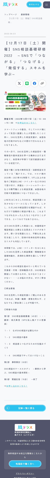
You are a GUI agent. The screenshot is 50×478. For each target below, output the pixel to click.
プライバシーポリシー (25, 473)
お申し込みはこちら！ (17, 386)
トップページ (10, 14)
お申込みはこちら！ (27, 122)
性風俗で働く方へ (25, 463)
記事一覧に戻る (26, 408)
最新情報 (25, 14)
